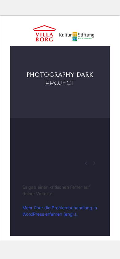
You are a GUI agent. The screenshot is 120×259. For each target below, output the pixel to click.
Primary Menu (105, 33)
